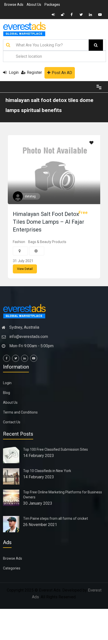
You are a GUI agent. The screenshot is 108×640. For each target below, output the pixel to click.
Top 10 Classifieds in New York (47, 471)
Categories (11, 568)
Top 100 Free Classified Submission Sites (55, 449)
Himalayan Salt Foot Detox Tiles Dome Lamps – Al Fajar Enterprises (48, 222)
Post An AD (62, 72)
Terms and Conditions (20, 412)
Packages (52, 5)
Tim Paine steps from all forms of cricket (55, 518)
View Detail (25, 269)
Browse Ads (13, 5)
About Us (34, 5)
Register (34, 72)
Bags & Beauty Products (47, 242)
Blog (6, 393)
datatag (30, 196)
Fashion (19, 242)
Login (13, 72)
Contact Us (11, 422)
